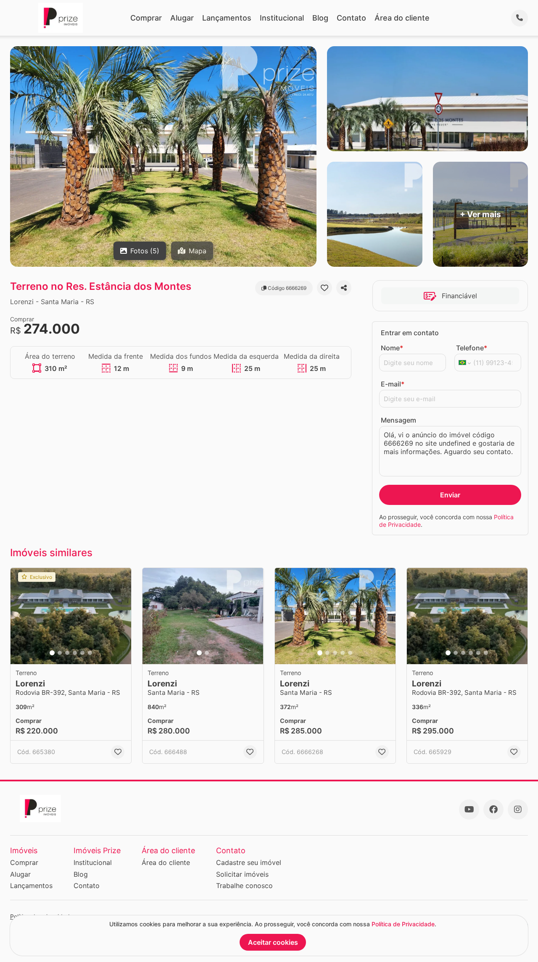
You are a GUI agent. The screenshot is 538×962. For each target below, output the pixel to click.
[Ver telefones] (519, 18)
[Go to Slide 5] (82, 653)
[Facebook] (493, 809)
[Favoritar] (324, 287)
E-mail (392, 384)
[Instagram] (518, 809)
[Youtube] (469, 809)
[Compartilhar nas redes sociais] (343, 287)
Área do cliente (402, 17)
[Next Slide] (122, 616)
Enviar (450, 495)
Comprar (146, 17)
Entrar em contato (410, 333)
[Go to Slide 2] (60, 653)
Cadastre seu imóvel (248, 862)
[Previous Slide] (19, 616)
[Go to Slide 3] (67, 653)
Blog (320, 17)
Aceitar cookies (273, 942)
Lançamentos (226, 17)
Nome (392, 348)
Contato (351, 17)
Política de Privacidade (403, 924)
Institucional (282, 17)
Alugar (182, 17)
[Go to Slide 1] (52, 652)
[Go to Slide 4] (75, 653)
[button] (71, 616)
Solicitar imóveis (242, 874)
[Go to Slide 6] (90, 653)
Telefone (471, 348)
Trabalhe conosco (244, 885)
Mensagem (398, 420)
